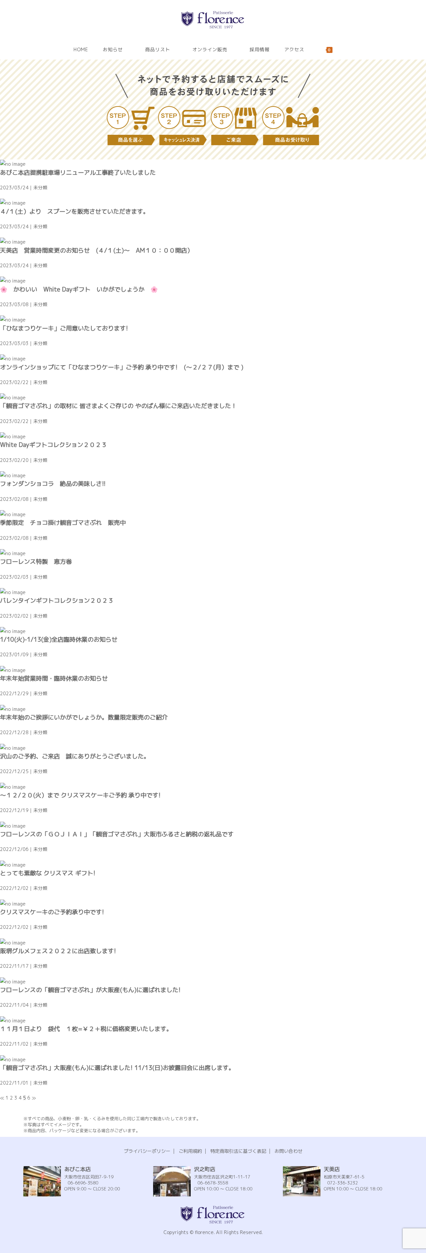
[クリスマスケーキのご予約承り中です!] (13, 903)
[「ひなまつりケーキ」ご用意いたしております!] (13, 319)
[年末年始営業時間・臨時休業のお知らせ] (13, 670)
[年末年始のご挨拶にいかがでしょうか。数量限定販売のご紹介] (13, 709)
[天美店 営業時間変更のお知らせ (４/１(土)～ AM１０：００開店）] (13, 241)
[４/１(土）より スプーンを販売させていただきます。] (13, 202)
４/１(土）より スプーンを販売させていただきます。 (74, 211)
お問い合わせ (289, 1151)
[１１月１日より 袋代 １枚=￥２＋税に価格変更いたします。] (13, 1020)
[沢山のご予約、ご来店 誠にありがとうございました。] (13, 747)
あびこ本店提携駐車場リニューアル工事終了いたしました (78, 172)
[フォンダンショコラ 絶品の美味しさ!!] (13, 475)
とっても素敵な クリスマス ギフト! (48, 873)
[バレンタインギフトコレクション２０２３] (13, 592)
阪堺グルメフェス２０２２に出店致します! (58, 951)
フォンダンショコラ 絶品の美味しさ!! (53, 484)
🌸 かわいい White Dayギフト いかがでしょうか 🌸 (79, 289)
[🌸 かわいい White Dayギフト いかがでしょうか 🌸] (13, 280)
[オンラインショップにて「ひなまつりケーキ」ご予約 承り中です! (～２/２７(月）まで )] (13, 358)
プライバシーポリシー (147, 1151)
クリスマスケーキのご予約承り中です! (52, 912)
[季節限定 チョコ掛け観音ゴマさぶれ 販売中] (13, 514)
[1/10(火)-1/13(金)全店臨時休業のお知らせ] (13, 631)
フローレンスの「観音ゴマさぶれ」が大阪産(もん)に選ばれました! (90, 990)
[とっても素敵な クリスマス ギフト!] (13, 864)
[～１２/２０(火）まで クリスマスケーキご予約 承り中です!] (13, 786)
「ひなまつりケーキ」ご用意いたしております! (67, 328)
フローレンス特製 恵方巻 (36, 561)
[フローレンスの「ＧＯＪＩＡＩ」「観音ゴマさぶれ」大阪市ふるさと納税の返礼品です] (13, 825)
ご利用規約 (190, 1151)
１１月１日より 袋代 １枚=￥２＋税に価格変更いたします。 (86, 1029)
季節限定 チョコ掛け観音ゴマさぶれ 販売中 (63, 523)
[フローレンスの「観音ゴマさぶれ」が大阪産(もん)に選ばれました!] (13, 981)
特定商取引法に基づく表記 (238, 1151)
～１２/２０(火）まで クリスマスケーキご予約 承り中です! (80, 795)
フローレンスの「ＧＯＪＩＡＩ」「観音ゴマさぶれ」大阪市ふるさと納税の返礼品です (117, 834)
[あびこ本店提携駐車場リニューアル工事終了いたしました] (13, 163)
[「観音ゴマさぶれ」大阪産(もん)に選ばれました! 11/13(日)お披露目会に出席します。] (13, 1059)
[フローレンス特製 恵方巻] (13, 553)
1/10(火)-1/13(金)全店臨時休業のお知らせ (58, 639)
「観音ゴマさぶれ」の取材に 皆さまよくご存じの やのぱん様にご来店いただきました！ (118, 406)
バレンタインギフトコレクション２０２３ (57, 600)
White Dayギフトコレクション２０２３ (53, 445)
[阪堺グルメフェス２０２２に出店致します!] (13, 942)
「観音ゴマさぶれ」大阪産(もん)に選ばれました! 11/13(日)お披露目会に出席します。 (117, 1068)
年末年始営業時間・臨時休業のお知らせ (54, 678)
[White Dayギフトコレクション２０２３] (13, 436)
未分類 (40, 187)
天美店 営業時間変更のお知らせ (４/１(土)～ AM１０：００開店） (96, 250)
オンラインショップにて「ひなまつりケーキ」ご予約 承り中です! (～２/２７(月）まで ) (121, 367)
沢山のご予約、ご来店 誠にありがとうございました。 (75, 756)
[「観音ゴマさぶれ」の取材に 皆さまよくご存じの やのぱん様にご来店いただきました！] (13, 397)
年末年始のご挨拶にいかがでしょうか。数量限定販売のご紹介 (84, 717)
